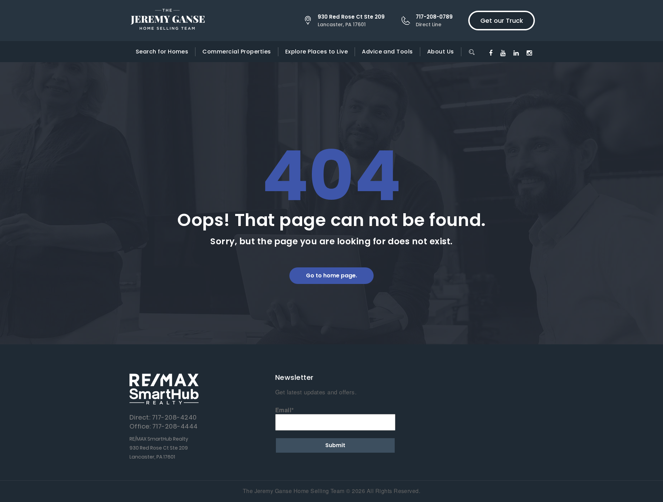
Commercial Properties (236, 52)
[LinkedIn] (516, 52)
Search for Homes (162, 52)
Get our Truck (501, 20)
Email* (284, 410)
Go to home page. (331, 275)
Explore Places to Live (316, 52)
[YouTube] (503, 52)
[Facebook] (490, 52)
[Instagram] (529, 52)
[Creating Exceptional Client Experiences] (167, 20)
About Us (440, 52)
